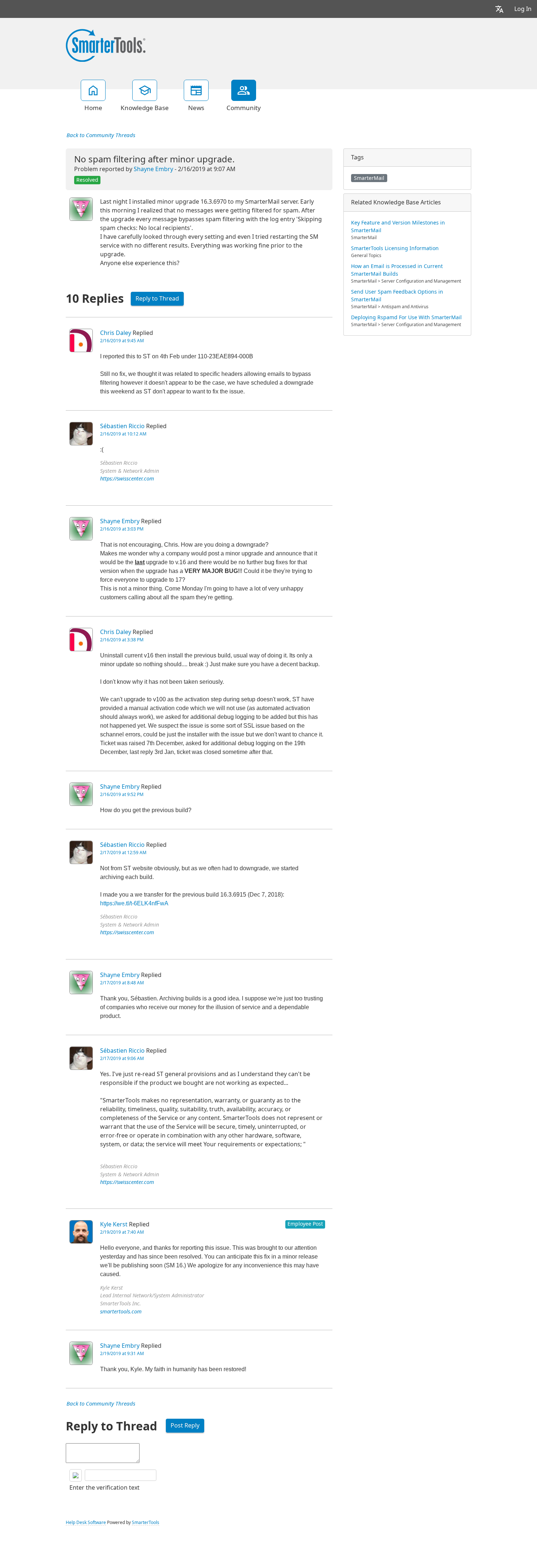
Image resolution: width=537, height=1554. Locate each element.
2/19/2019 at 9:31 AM (122, 1353)
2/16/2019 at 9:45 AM (122, 340)
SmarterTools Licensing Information (395, 248)
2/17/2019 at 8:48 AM (122, 982)
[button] (499, 9)
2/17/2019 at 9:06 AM (122, 1058)
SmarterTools (145, 1522)
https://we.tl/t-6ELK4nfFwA (134, 903)
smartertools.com (121, 1312)
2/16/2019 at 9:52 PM (122, 794)
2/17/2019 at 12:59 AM (123, 852)
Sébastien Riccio (122, 426)
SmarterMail (369, 178)
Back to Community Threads (100, 135)
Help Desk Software (86, 1522)
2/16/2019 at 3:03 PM (122, 529)
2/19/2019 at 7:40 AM (122, 1232)
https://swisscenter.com (127, 479)
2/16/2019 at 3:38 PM (122, 639)
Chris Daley (115, 332)
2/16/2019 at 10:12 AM (123, 434)
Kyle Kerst (113, 1224)
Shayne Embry (153, 169)
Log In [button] (523, 8)
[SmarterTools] (105, 44)
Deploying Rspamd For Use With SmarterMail (406, 317)
